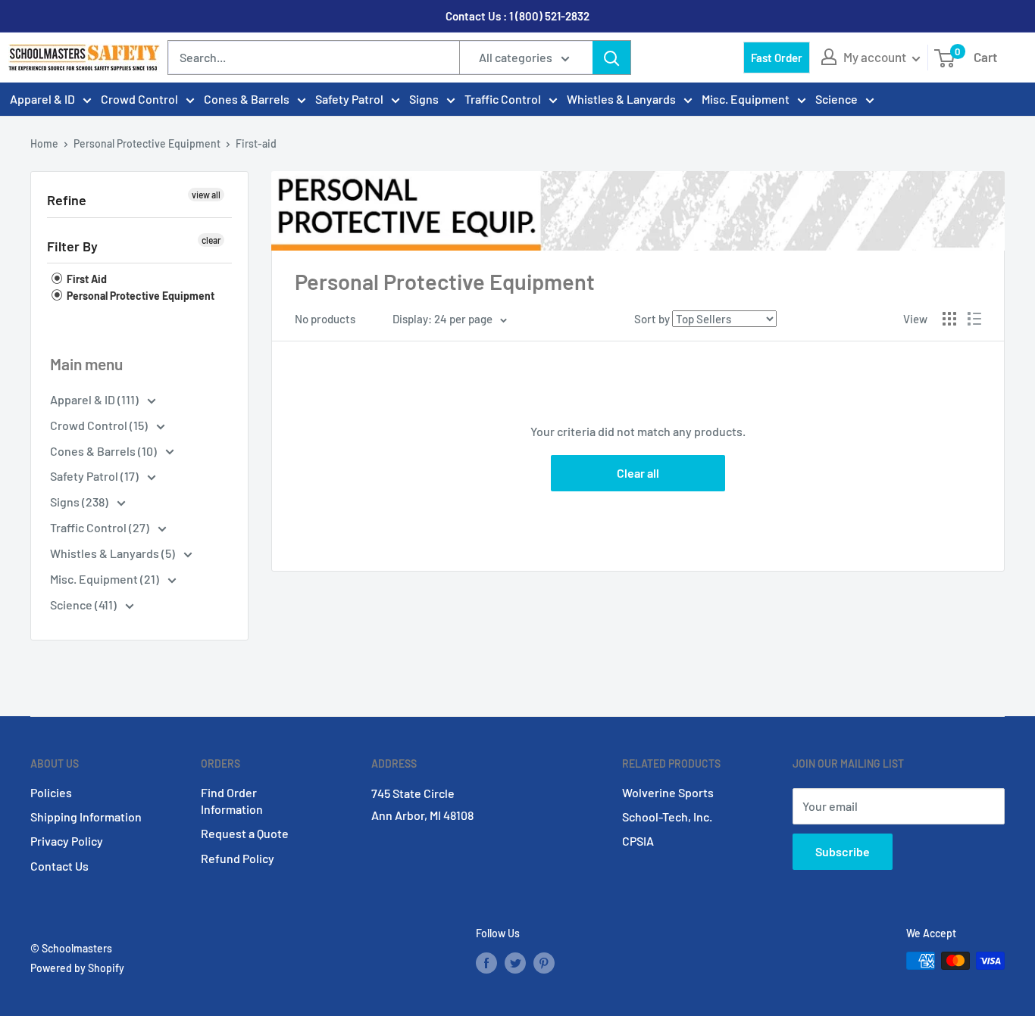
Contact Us (59, 866)
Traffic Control (502, 99)
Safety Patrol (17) (95, 476)
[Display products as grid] (949, 319)
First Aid (85, 279)
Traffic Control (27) (101, 527)
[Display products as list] (974, 319)
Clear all (638, 473)
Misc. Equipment (746, 99)
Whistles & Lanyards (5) (113, 553)
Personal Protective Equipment (146, 143)
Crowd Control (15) (100, 425)
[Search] (611, 57)
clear (211, 240)
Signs (424, 99)
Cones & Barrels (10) (104, 451)
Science (836, 99)
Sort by (652, 319)
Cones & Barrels (246, 99)
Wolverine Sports (668, 792)
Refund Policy (237, 858)
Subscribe (842, 851)
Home (44, 143)
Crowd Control (139, 99)
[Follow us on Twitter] (515, 962)
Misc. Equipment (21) (105, 579)
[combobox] (313, 57)
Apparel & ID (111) (95, 399)
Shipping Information (86, 816)
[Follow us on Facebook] (486, 962)
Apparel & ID (42, 99)
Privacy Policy (66, 841)
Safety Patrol (349, 99)
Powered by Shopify (77, 967)
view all (206, 194)
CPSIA (638, 841)
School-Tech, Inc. (667, 816)
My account (875, 56)
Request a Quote (245, 833)
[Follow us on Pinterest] (544, 962)
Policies (51, 792)
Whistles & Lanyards (621, 99)
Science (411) (84, 604)
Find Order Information (232, 800)
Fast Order (776, 57)
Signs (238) (80, 501)
